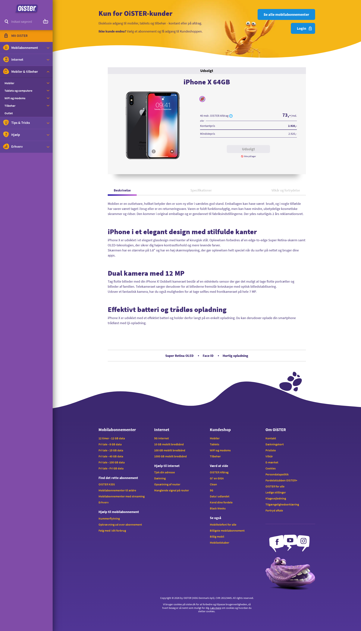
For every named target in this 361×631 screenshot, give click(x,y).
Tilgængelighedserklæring (282, 504)
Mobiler (215, 438)
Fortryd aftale (274, 510)
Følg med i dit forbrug (112, 530)
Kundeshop (220, 429)
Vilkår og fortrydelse (286, 190)
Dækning (160, 478)
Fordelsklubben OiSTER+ (281, 480)
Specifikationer (201, 190)
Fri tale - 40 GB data (111, 456)
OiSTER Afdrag (219, 472)
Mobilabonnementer (117, 429)
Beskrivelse (122, 190)
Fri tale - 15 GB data (111, 450)
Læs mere (215, 608)
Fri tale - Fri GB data (111, 468)
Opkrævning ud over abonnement (120, 524)
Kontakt (270, 438)
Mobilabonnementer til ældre (117, 490)
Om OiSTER (275, 429)
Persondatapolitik (277, 474)
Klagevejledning (275, 498)
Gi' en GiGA (217, 478)
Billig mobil (217, 536)
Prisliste (270, 450)
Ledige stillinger (275, 492)
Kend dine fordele (221, 502)
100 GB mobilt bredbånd (169, 450)
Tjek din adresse (164, 472)
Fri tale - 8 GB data (110, 444)
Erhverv (104, 502)
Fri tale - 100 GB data (112, 462)
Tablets (214, 444)
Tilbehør (215, 456)
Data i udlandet (219, 496)
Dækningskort (274, 444)
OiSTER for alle (274, 486)
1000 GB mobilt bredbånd (170, 456)
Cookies (270, 468)
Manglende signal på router (171, 490)
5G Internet (161, 438)
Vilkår (269, 456)
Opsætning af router (167, 484)
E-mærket (271, 462)
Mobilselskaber (219, 542)
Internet (161, 429)
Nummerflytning (109, 518)
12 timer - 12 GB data (112, 438)
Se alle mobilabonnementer (286, 14)
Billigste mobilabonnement (227, 530)
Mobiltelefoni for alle (223, 524)
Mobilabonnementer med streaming (122, 496)
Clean (213, 484)
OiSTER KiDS (107, 484)
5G (211, 490)
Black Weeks (218, 508)
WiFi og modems (220, 450)
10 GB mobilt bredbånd (169, 444)
